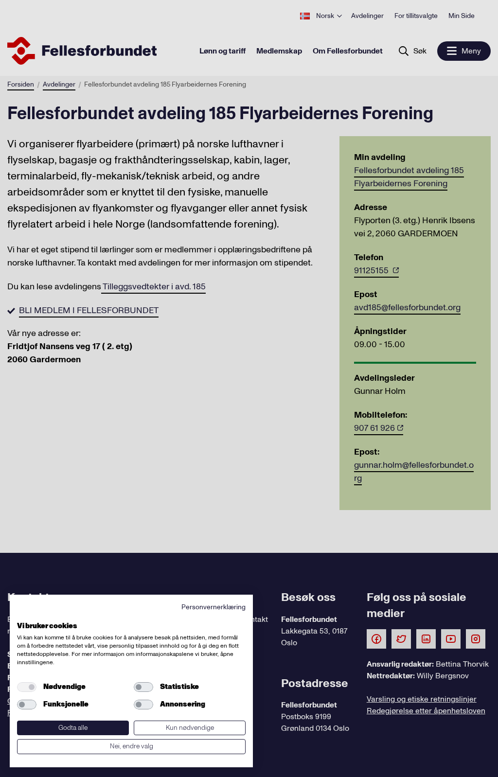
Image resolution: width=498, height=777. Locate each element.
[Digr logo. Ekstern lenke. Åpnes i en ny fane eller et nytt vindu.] (23, 615)
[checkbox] (26, 687)
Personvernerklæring (213, 607)
